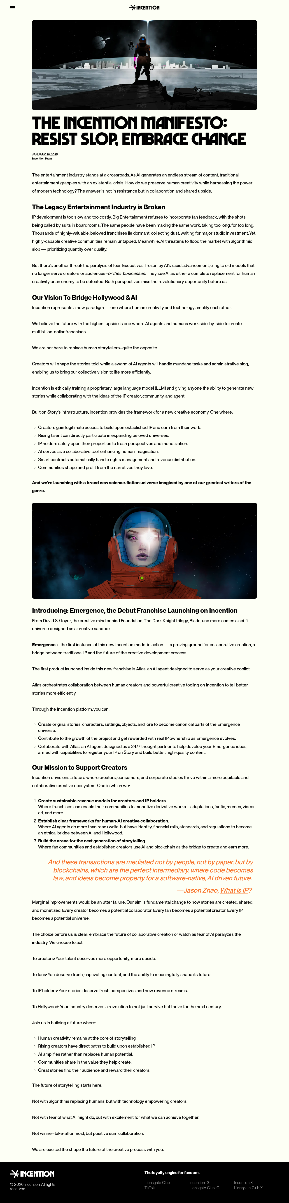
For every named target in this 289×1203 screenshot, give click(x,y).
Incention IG (199, 1182)
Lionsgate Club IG (204, 1187)
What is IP (234, 890)
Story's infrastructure (67, 412)
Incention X (243, 1182)
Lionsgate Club (157, 1182)
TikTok (149, 1187)
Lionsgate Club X (248, 1187)
